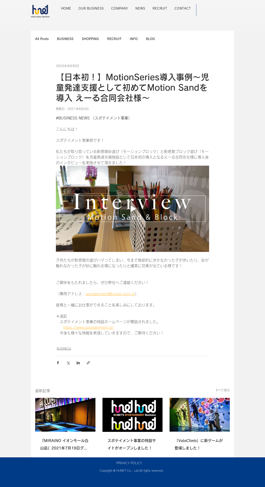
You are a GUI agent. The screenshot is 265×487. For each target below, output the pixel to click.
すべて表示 (222, 390)
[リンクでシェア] (88, 363)
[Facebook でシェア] (58, 363)
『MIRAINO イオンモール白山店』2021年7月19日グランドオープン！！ (64, 445)
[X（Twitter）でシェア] (68, 363)
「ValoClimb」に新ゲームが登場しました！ (199, 444)
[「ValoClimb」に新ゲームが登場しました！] (200, 415)
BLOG (150, 38)
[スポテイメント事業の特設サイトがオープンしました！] (132, 415)
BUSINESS (65, 38)
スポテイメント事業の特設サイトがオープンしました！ (131, 444)
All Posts (42, 38)
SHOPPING (90, 38)
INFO (134, 38)
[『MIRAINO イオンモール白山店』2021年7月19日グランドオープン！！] (65, 415)
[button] (91, 8)
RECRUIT (114, 38)
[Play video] (132, 209)
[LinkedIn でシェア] (78, 363)
